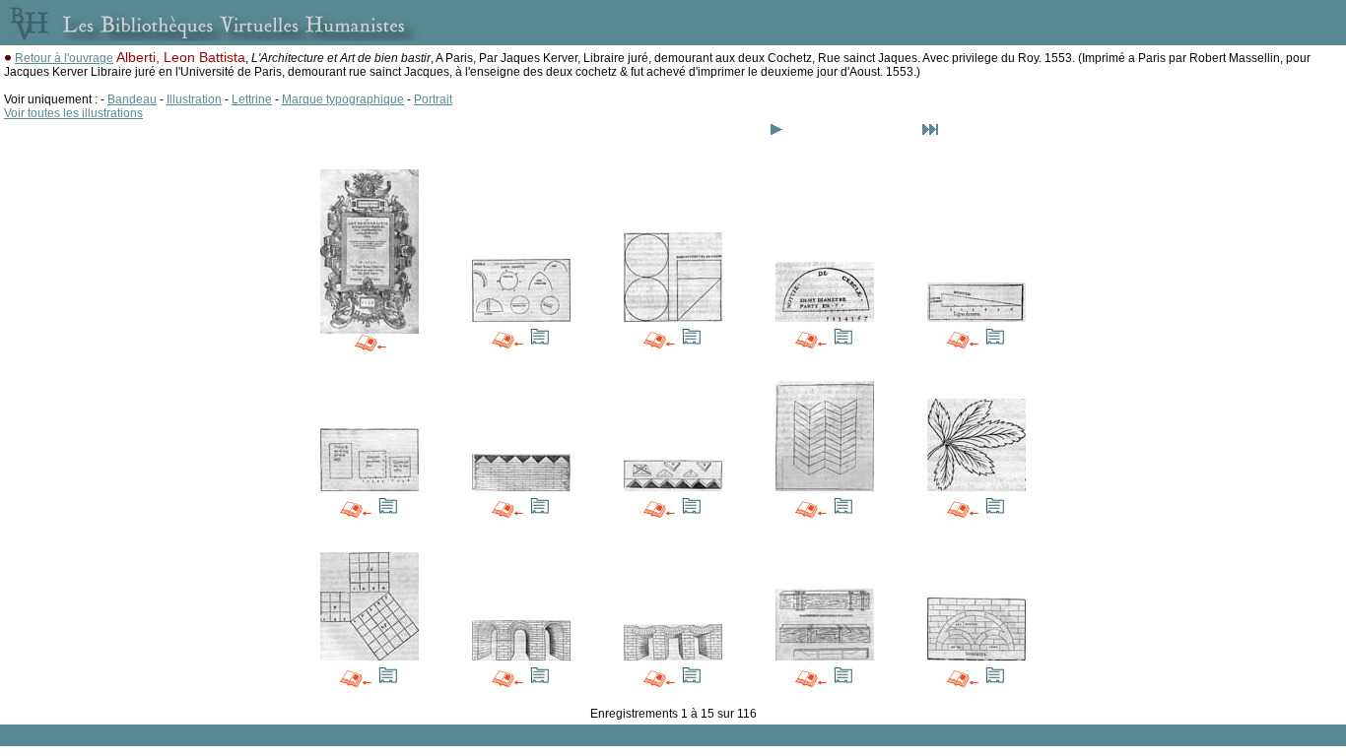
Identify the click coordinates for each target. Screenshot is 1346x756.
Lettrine (252, 99)
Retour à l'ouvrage (64, 58)
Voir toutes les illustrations (73, 113)
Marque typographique (343, 99)
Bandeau (132, 99)
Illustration (194, 99)
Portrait (433, 99)
